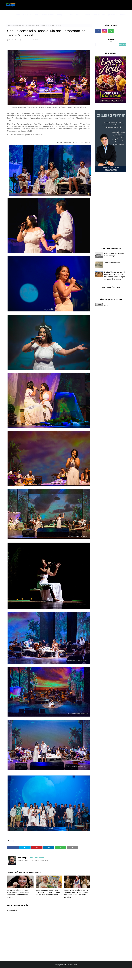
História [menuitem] (78, 15)
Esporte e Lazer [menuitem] (99, 15)
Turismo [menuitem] (70, 15)
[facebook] (98, 31)
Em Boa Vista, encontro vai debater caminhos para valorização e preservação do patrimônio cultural (114, 275)
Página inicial (11, 25)
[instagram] (104, 31)
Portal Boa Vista (72, 965)
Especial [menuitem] (87, 15)
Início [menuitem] (18, 15)
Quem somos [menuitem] (112, 15)
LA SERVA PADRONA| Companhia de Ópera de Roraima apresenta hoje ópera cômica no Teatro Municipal (76, 893)
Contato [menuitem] (123, 15)
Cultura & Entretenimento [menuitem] (43, 15)
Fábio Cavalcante (13, 40)
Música (18, 25)
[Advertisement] (110, 210)
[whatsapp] (111, 31)
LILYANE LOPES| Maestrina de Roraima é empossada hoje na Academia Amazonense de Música (19, 893)
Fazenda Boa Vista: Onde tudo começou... (114, 254)
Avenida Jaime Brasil (112, 262)
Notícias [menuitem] (26, 15)
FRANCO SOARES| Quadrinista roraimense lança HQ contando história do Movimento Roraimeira (48, 892)
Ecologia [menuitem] (60, 15)
